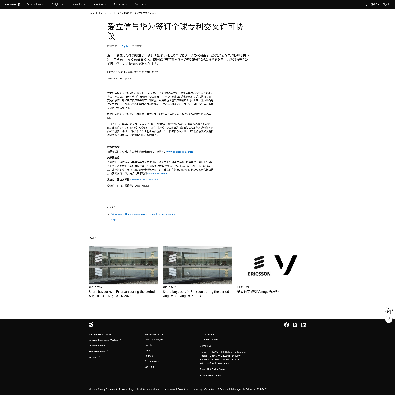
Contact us (205, 345)
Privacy (123, 389)
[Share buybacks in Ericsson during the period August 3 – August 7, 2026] (197, 264)
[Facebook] (286, 324)
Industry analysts (153, 339)
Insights (56, 4)
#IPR (120, 78)
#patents (128, 78)
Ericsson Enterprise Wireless (104, 339)
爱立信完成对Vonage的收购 (258, 292)
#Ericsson (112, 78)
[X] (295, 324)
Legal (132, 389)
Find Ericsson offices (211, 375)
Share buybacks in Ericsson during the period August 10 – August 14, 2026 (122, 294)
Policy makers (151, 361)
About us (98, 4)
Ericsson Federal (98, 345)
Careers (139, 4)
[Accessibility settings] (389, 310)
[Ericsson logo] (12, 4)
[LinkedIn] (303, 324)
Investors (119, 4)
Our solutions (34, 4)
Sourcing (149, 366)
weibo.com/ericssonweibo (144, 179)
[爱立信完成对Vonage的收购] (271, 264)
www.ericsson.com (157, 173)
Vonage (93, 357)
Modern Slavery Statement (103, 389)
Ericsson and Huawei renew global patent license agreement (143, 214)
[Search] (365, 4)
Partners (148, 355)
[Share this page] (389, 319)
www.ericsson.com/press (179, 151)
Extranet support (209, 339)
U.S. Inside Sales (216, 369)
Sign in (386, 4)
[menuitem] (35, 4)
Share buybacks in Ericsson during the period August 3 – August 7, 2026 (196, 294)
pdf (113, 220)
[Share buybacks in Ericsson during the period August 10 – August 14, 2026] (123, 264)
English (125, 46)
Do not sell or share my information (196, 389)
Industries (77, 4)
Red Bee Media (97, 351)
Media (147, 350)
